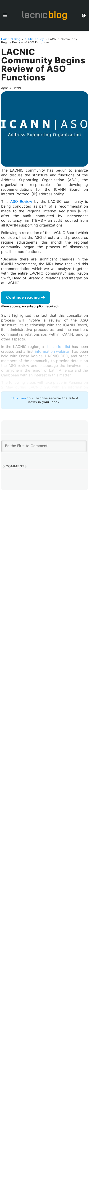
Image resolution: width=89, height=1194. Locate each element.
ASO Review (21, 201)
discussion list (57, 346)
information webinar (53, 351)
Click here (18, 398)
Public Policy (34, 39)
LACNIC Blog (11, 39)
